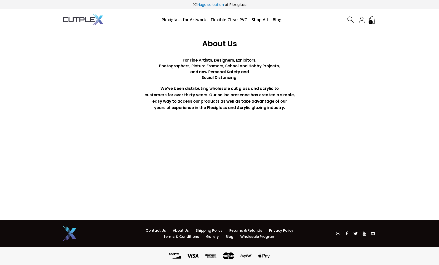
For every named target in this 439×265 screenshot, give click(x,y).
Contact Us (156, 230)
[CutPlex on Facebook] (347, 233)
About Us (181, 230)
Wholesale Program (258, 236)
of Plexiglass (221, 4)
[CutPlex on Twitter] (355, 233)
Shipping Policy (209, 230)
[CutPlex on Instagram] (373, 233)
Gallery (212, 236)
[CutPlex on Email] (338, 233)
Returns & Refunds (245, 230)
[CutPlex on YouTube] (364, 233)
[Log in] (361, 19)
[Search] (351, 19)
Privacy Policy (281, 230)
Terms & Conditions (181, 236)
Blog (229, 236)
